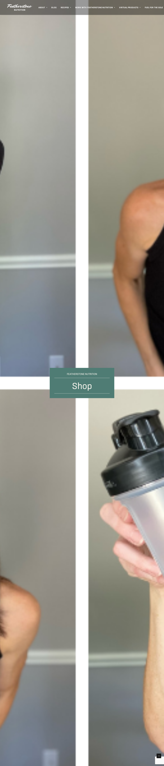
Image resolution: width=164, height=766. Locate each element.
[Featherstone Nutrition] (19, 7)
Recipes (65, 7)
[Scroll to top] (159, 755)
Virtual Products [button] (128, 7)
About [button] (41, 7)
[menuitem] (43, 7)
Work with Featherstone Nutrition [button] (94, 7)
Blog (54, 7)
